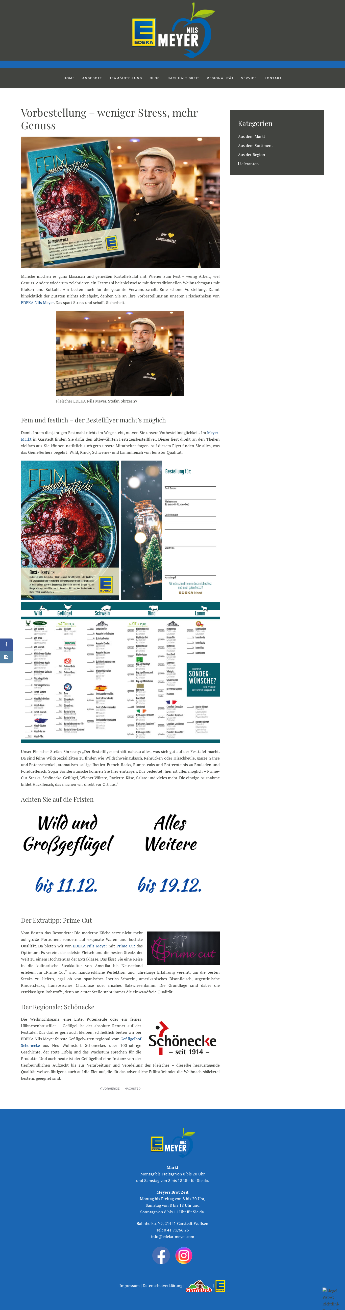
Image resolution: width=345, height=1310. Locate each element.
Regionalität (220, 78)
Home (69, 78)
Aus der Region (251, 154)
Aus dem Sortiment (255, 145)
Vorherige (111, 1088)
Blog (155, 78)
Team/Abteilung (126, 78)
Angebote (92, 78)
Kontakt (273, 78)
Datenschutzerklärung (162, 1285)
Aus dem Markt (251, 136)
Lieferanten (248, 163)
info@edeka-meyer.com (172, 1236)
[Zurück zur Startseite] (172, 30)
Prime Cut (125, 946)
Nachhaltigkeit (183, 78)
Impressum (130, 1285)
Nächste (131, 1088)
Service (249, 78)
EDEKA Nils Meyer (37, 302)
